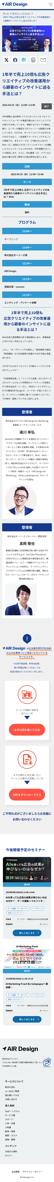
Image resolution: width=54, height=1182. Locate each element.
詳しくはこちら (27, 932)
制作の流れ (10, 1087)
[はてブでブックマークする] (24, 60)
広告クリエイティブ (15, 913)
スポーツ (9, 1119)
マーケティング (37, 908)
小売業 (8, 1127)
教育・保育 (10, 1131)
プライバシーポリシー (32, 1171)
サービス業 (10, 1115)
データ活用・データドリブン (18, 908)
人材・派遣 (10, 1123)
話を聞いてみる (12, 1095)
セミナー (9, 1155)
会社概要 (16, 1171)
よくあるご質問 (12, 1091)
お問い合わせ (11, 1099)
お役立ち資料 (11, 1151)
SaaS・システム (12, 1111)
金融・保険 (10, 1139)
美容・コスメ (11, 1135)
